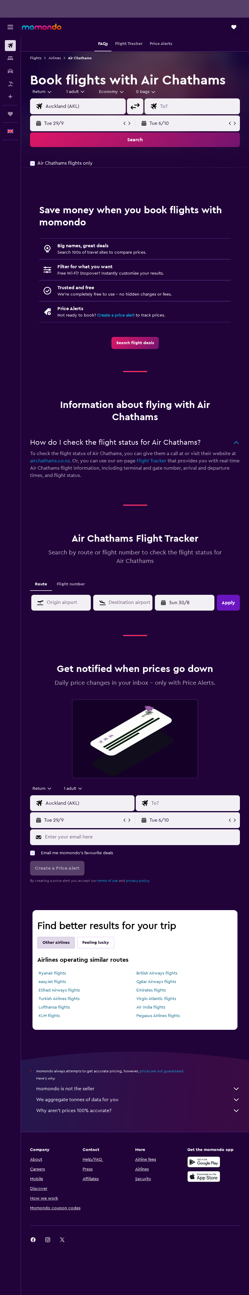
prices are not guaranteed (161, 1071)
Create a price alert (116, 315)
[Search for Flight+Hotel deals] (10, 84)
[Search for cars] (10, 71)
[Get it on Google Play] (203, 1161)
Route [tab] (41, 584)
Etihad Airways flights (59, 990)
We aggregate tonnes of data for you (77, 1099)
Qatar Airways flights (156, 982)
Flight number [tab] (71, 584)
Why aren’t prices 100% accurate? (73, 1110)
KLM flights (49, 1016)
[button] (10, 27)
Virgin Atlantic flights (156, 999)
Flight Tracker (151, 460)
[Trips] (10, 114)
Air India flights (150, 1007)
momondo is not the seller (65, 1088)
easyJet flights (52, 982)
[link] (135, 343)
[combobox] (112, 92)
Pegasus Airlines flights (158, 1016)
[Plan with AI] (10, 97)
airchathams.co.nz (50, 460)
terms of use (107, 880)
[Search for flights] (10, 45)
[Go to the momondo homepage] (41, 27)
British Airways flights (156, 973)
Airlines (55, 58)
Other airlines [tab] (56, 942)
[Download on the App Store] (203, 1176)
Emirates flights (151, 990)
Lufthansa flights (54, 1007)
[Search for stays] (10, 58)
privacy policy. (138, 880)
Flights (35, 58)
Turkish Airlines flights (59, 999)
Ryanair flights (52, 973)
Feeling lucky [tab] (95, 942)
